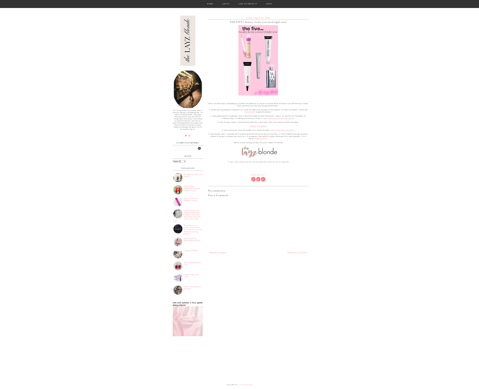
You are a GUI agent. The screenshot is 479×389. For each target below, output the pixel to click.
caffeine (253, 126)
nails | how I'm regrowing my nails (192, 239)
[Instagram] (189, 135)
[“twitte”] (186, 135)
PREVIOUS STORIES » (298, 253)
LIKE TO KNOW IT (248, 4)
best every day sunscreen (283, 130)
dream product (261, 138)
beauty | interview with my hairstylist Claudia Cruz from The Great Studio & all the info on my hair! (186, 215)
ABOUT (226, 4)
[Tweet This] (258, 179)
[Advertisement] (122, 366)
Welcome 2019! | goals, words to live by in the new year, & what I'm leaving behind (193, 229)
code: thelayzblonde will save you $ (278, 118)
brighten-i (263, 126)
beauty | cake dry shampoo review (191, 199)
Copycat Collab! (191, 250)
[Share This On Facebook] (253, 179)
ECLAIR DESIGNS (245, 385)
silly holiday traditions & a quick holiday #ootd (192, 188)
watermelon (250, 112)
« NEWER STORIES (217, 253)
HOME (210, 4)
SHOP (269, 4)
